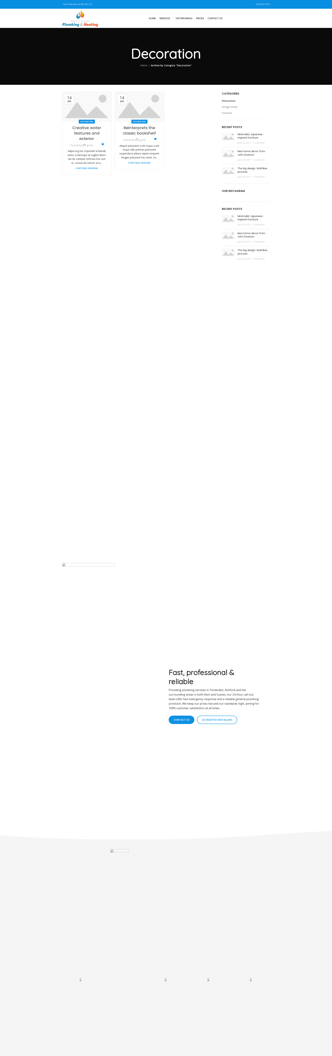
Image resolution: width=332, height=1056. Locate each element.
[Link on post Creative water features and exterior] (86, 107)
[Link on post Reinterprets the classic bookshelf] (139, 107)
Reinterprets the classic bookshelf (139, 130)
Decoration (87, 121)
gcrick (90, 145)
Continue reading (87, 168)
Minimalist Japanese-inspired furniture (251, 136)
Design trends (230, 107)
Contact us (181, 719)
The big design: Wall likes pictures (252, 170)
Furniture (227, 113)
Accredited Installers (217, 719)
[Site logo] (80, 18)
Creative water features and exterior (86, 133)
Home (143, 65)
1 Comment (259, 142)
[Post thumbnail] (228, 138)
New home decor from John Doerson (251, 153)
